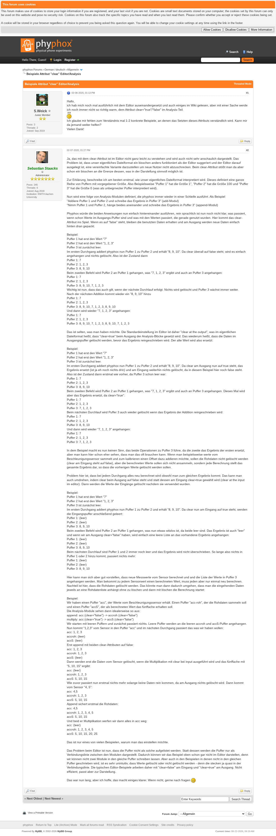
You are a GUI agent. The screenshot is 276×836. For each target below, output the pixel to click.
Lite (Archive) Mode (65, 825)
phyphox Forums (32, 69)
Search (233, 52)
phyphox (28, 825)
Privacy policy (185, 825)
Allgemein (73, 69)
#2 (247, 150)
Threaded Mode (242, 83)
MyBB (38, 831)
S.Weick (40, 111)
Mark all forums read (92, 825)
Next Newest (53, 798)
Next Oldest (34, 798)
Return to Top (44, 825)
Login (57, 60)
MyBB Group (64, 831)
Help (250, 52)
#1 (247, 92)
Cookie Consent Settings (143, 825)
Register (69, 60)
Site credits (167, 825)
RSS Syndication (117, 825)
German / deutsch (54, 69)
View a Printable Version (40, 812)
